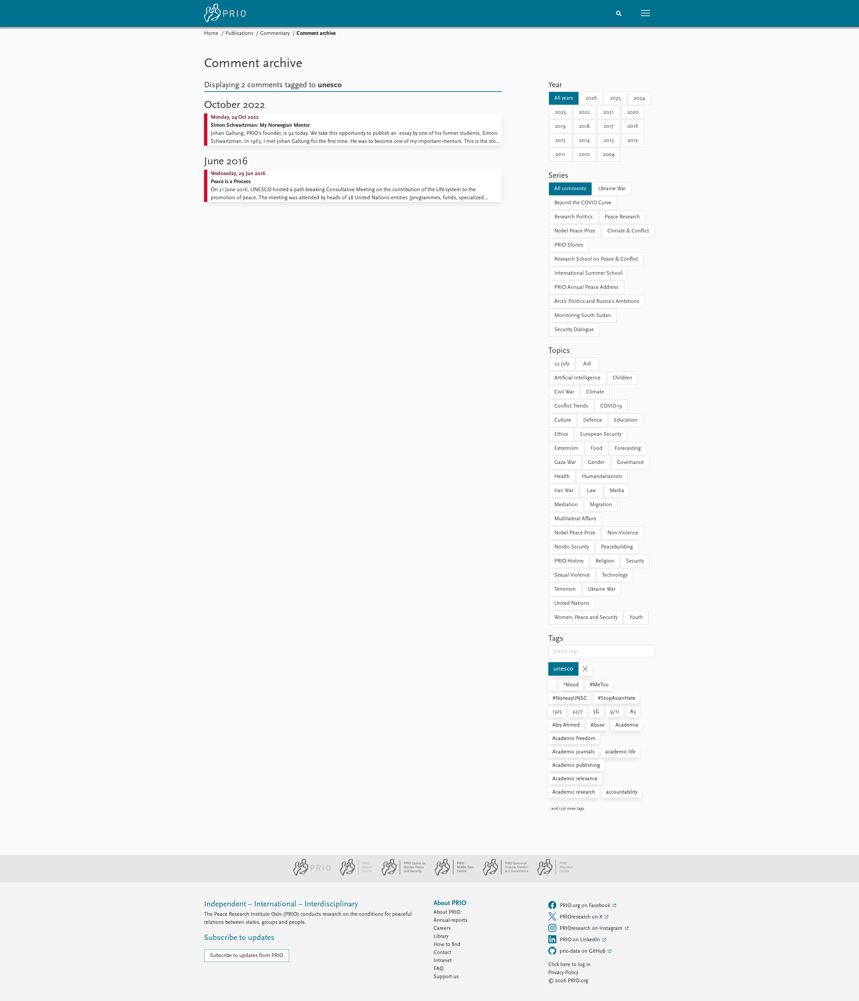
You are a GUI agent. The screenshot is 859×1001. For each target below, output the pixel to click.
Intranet (443, 960)
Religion (605, 561)
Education (625, 420)
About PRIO (447, 912)
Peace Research (622, 217)
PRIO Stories (568, 245)
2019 (560, 126)
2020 (633, 112)
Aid (587, 364)
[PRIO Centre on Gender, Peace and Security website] (400, 874)
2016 (632, 126)
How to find (447, 944)
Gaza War (565, 462)
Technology (614, 575)
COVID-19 (611, 406)
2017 (608, 126)
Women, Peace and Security (585, 617)
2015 (560, 140)
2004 (608, 154)
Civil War (564, 392)
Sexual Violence (572, 575)
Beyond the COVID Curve (582, 203)
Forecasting (628, 448)
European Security (600, 434)
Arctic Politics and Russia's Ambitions (596, 301)
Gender (596, 462)
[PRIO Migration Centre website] (551, 874)
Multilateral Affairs (575, 519)
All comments (570, 189)
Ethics (561, 434)
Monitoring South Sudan (582, 315)
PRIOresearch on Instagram (592, 928)
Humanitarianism (602, 476)
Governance (630, 462)
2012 (632, 140)
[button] (645, 13)
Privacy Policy (563, 973)
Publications (239, 33)
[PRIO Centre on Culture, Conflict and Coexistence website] (502, 874)
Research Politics (573, 217)
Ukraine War (612, 189)
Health (562, 476)
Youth (636, 617)
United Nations (571, 603)
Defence (592, 420)
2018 (584, 126)
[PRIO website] (309, 874)
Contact (442, 952)
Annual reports (450, 920)
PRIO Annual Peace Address (586, 287)
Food (596, 448)
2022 (584, 112)
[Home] (225, 13)
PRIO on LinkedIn (580, 940)
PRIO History (569, 561)
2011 (560, 154)
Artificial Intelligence (577, 378)
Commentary (275, 33)
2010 (584, 154)
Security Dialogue (574, 329)
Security (635, 561)
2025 (615, 98)
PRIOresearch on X (582, 917)
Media (617, 490)
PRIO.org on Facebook (585, 905)
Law (591, 490)
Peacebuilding (617, 547)
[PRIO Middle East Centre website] (451, 874)
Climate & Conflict (628, 231)
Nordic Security (571, 547)
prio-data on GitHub (583, 951)
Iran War (563, 490)
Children (622, 378)
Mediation (566, 505)
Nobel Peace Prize (574, 231)
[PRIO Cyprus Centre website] (353, 874)
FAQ (439, 968)
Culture (562, 420)
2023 (560, 112)
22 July (561, 364)
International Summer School (588, 273)
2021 (608, 112)
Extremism (566, 448)
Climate (595, 392)
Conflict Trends (571, 406)
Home (211, 33)
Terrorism (565, 589)
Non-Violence (622, 533)
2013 (609, 140)
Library (441, 936)
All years (563, 98)
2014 (584, 140)
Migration (601, 505)
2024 (639, 98)
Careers (442, 928)
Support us (446, 977)
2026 (591, 98)
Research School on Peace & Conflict (596, 259)
